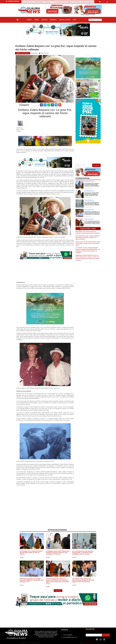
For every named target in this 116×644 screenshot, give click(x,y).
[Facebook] (99, 1)
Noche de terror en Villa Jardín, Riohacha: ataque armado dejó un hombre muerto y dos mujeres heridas (88, 243)
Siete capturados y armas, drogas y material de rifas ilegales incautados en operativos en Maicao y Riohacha (88, 237)
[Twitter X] (103, 1)
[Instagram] (107, 1)
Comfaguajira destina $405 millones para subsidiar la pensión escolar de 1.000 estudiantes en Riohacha (58, 552)
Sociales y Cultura (64, 19)
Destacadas (25, 53)
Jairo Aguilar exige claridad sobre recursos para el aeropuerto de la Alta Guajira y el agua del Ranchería (83, 580)
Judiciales (44, 19)
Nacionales (53, 19)
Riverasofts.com (89, 642)
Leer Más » (22, 557)
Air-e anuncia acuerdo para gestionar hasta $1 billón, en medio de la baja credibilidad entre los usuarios (83, 552)
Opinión (36, 19)
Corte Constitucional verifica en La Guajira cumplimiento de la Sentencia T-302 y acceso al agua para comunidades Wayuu (57, 581)
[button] (41, 104)
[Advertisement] (58, 40)
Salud (74, 19)
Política (29, 19)
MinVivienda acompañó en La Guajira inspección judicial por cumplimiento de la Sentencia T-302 (70, 1)
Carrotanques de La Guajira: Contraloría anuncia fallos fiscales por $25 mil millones (31, 552)
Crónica (18, 53)
